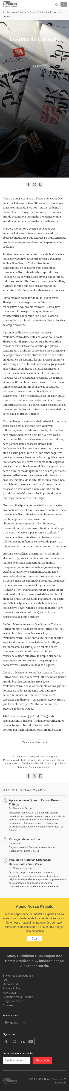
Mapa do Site (11, 984)
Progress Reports (14, 1001)
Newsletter (9, 992)
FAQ (5, 979)
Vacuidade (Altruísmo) (34, 742)
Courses (8, 1005)
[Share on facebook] (28, 184)
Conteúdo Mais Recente (18, 996)
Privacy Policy (12, 988)
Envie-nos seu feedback (18, 975)
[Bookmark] (40, 184)
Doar (34, 938)
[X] (34, 184)
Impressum (60, 1082)
